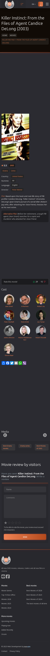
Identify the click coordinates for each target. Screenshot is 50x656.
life (33, 196)
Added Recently (7, 630)
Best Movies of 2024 (34, 599)
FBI (43, 196)
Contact (4, 651)
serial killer (35, 202)
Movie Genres (6, 590)
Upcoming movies (8, 621)
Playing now (5, 625)
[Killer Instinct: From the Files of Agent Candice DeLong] (15, 136)
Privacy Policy (15, 651)
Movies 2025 (6, 603)
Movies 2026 (6, 599)
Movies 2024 (6, 608)
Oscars (4, 634)
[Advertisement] (25, 85)
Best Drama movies (7, 447)
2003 (12, 165)
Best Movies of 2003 (41, 447)
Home (4, 35)
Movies (13, 35)
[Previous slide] (5, 435)
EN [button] (33, 4)
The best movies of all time (36, 603)
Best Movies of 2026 (34, 590)
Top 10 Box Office (8, 595)
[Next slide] (45, 435)
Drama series (25, 446)
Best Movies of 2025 (34, 595)
